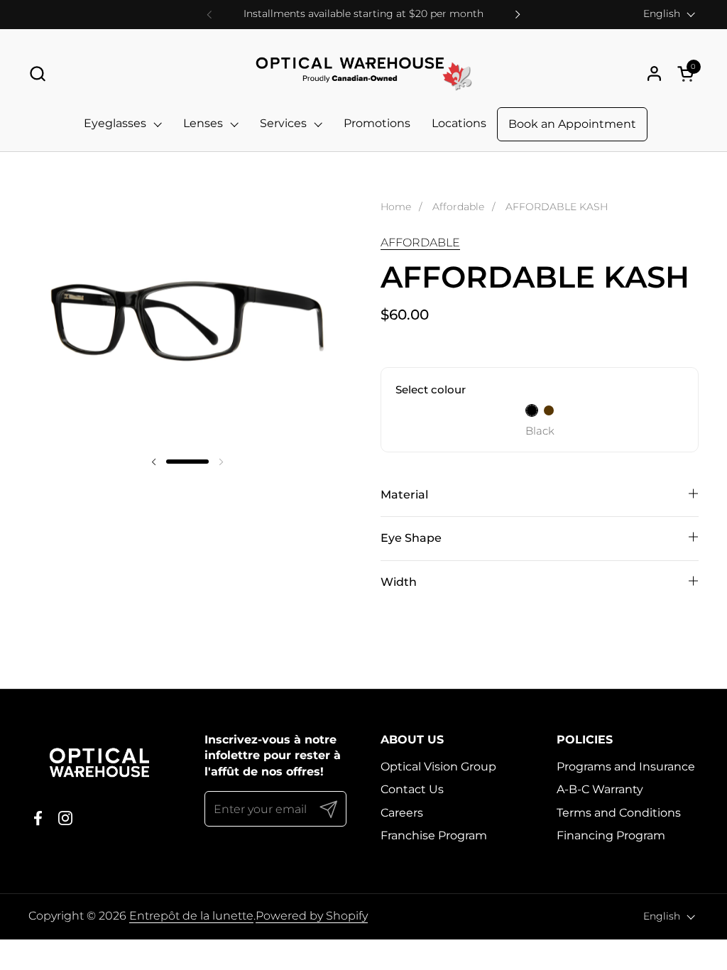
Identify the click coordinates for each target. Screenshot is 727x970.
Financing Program (611, 835)
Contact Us (412, 789)
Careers (402, 812)
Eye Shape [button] (411, 538)
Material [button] (404, 494)
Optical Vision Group (438, 766)
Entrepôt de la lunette (191, 915)
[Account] (654, 73)
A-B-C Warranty (600, 789)
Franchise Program (434, 835)
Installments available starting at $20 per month (363, 14)
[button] (37, 73)
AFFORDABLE (420, 242)
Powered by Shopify (312, 915)
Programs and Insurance (626, 766)
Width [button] (399, 582)
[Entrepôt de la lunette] (363, 73)
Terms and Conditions (619, 812)
